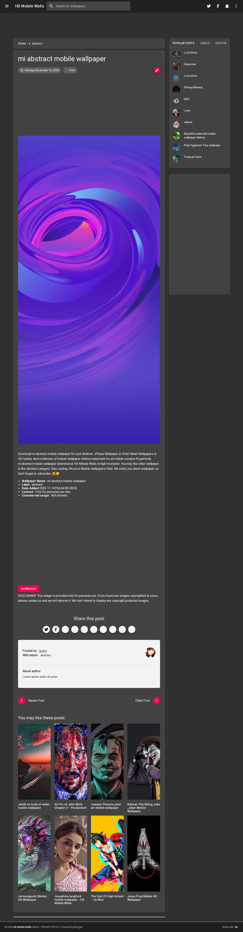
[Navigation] (6, 6)
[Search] (51, 6)
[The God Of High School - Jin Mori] (107, 855)
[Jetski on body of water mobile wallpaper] (34, 763)
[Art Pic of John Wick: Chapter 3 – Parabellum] (70, 763)
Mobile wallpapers (93, 468)
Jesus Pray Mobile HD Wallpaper (142, 898)
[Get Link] (122, 629)
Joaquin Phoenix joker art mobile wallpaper (106, 806)
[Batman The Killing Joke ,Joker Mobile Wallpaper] (143, 763)
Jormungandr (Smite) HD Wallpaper (32, 898)
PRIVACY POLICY (50, 927)
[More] (131, 629)
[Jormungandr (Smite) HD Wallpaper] (34, 855)
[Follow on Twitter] (208, 6)
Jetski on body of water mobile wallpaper (34, 806)
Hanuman (190, 64)
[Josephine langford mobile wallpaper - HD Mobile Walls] (70, 855)
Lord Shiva (190, 52)
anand (43, 651)
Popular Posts (183, 43)
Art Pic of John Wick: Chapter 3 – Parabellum (70, 806)
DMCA (35, 927)
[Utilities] (236, 6)
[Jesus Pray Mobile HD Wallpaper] (143, 855)
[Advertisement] (121, 25)
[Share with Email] (103, 629)
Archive (221, 43)
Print (72, 70)
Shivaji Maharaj (193, 87)
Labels (205, 43)
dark (186, 99)
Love (187, 110)
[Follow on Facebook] (217, 6)
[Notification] (227, 6)
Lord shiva (190, 75)
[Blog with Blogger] (112, 629)
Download (28, 588)
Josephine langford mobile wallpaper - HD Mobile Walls (69, 900)
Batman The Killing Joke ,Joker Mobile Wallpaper (143, 808)
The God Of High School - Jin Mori (107, 898)
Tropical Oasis (193, 157)
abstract (32, 468)
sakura (188, 122)
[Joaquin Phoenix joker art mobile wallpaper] (107, 763)
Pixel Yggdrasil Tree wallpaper (202, 145)
